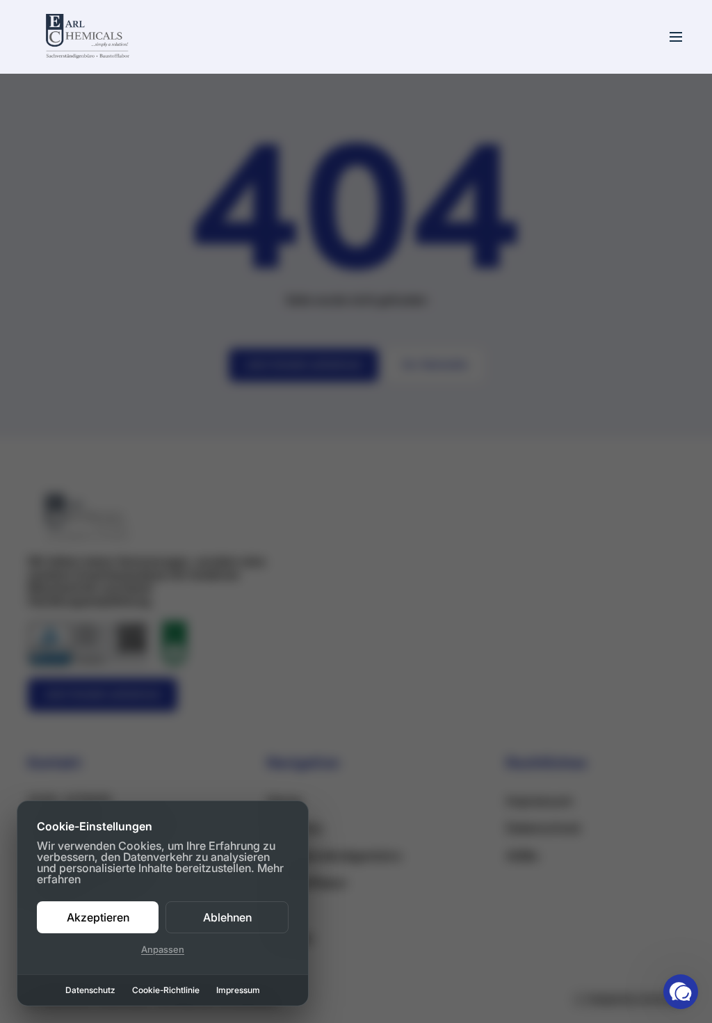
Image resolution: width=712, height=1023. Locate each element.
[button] (680, 991)
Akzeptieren (98, 917)
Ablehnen (227, 917)
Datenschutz (90, 990)
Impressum (238, 990)
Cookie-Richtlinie (166, 990)
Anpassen (162, 949)
